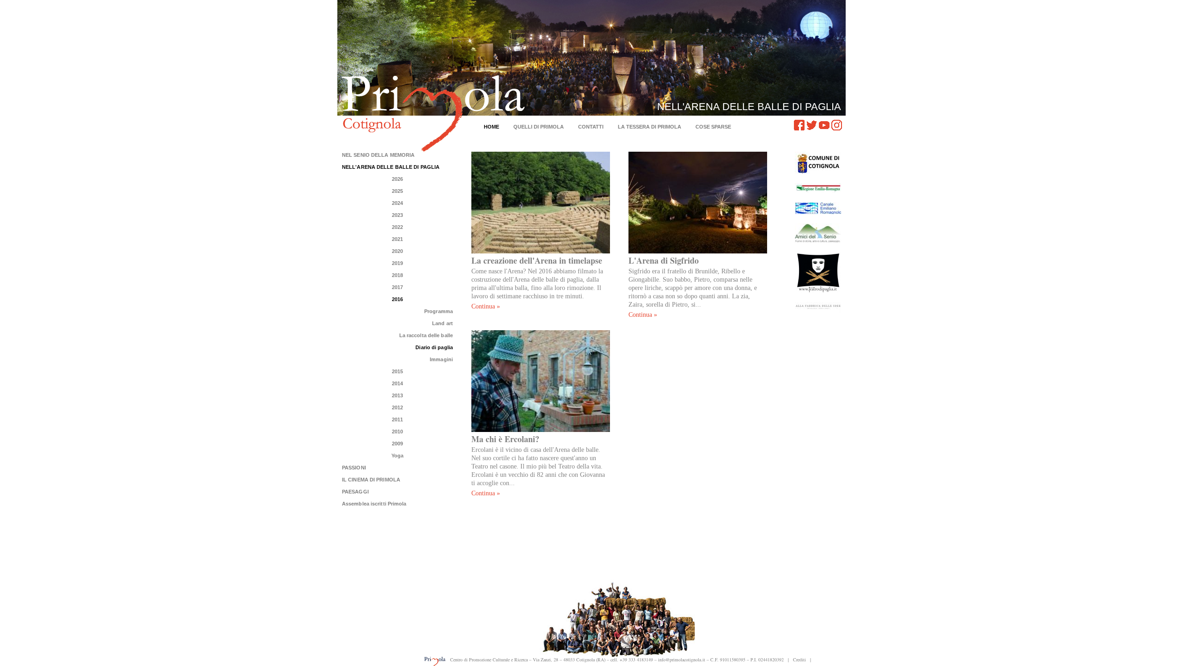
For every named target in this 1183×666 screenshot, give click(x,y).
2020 (397, 251)
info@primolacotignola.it (681, 659)
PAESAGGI (355, 491)
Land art (442, 323)
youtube (824, 125)
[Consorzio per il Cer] (818, 208)
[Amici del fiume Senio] (818, 232)
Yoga (397, 455)
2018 (397, 275)
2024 (397, 203)
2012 (397, 407)
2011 (397, 419)
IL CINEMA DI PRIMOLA (371, 479)
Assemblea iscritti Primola (374, 503)
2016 (397, 299)
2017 (397, 287)
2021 (397, 239)
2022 (397, 227)
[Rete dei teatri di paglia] (818, 272)
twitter (811, 125)
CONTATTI (591, 127)
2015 (397, 371)
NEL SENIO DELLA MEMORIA (378, 155)
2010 (397, 431)
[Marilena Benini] (818, 307)
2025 (397, 191)
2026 (397, 179)
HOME (491, 127)
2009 (397, 443)
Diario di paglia (434, 347)
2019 (397, 263)
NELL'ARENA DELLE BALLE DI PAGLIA (390, 167)
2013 (397, 395)
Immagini (441, 359)
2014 (397, 383)
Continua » (485, 306)
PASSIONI (354, 467)
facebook (799, 125)
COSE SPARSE (713, 127)
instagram (836, 125)
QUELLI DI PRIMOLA (538, 127)
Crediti (799, 659)
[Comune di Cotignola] (818, 163)
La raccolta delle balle (426, 335)
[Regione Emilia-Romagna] (818, 188)
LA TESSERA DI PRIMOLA (649, 127)
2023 (397, 215)
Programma (438, 311)
